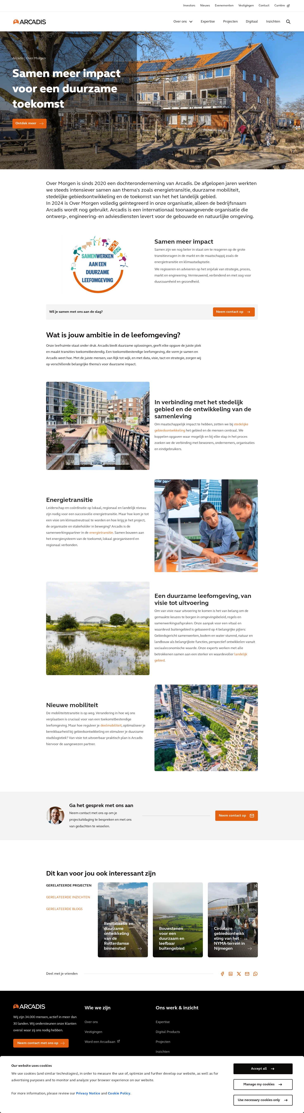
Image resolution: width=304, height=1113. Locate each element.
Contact (264, 5)
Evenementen (224, 5)
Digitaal (252, 21)
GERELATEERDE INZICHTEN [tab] (68, 897)
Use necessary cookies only (259, 1100)
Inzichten (273, 21)
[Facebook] (222, 973)
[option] (152, 98)
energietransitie (101, 533)
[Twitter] (238, 973)
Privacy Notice (88, 1093)
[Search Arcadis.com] (288, 21)
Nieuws (205, 5)
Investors (189, 5)
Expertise (208, 21)
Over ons (180, 21)
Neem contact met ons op (37, 1043)
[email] (247, 973)
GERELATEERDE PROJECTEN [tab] (68, 885)
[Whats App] (255, 973)
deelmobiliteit (111, 725)
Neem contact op (229, 312)
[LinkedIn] (230, 973)
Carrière (279, 5)
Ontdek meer (26, 123)
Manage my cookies (258, 1084)
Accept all (259, 1068)
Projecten (230, 21)
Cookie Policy (119, 1093)
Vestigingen (246, 5)
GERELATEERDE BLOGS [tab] (64, 909)
